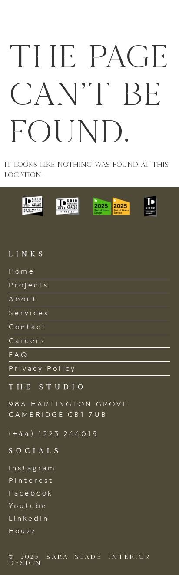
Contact (27, 326)
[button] (160, 18)
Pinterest (31, 480)
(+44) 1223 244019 (54, 433)
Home (22, 271)
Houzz (22, 530)
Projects (29, 285)
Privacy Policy (42, 368)
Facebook (31, 493)
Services (29, 312)
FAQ (18, 354)
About (23, 298)
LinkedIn (29, 518)
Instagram (32, 467)
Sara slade (56, 18)
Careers (27, 340)
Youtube (28, 505)
